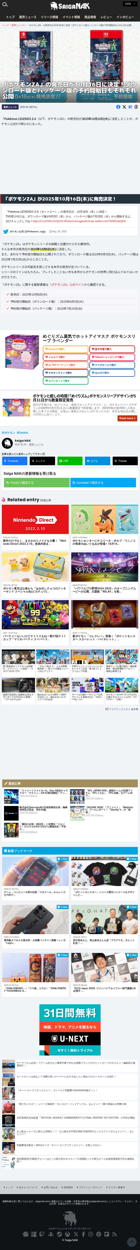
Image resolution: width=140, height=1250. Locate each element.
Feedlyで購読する (22, 482)
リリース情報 (49, 17)
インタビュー (125, 17)
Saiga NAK (70, 6)
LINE (65, 460)
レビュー (106, 17)
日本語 (128, 4)
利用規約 (68, 1187)
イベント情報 (71, 17)
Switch (23, 432)
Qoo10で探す (102, 373)
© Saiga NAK (70, 1240)
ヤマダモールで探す (105, 365)
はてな (92, 461)
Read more (126, 418)
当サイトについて (28, 1187)
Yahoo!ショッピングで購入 (109, 357)
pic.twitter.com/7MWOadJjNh (108, 221)
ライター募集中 (116, 1187)
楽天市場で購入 (103, 349)
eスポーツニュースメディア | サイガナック (70, 1228)
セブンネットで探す (59, 380)
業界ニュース (27, 17)
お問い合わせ (51, 1187)
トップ (10, 17)
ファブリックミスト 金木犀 (123, 709)
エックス (40, 460)
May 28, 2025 (59, 231)
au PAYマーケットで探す (61, 365)
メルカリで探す (56, 357)
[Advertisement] (70, 162)
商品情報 (90, 17)
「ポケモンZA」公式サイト (66, 284)
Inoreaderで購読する (90, 482)
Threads (122, 460)
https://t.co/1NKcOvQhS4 (48, 221)
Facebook (13, 460)
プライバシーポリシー (91, 1187)
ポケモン (9, 432)
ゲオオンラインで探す (60, 373)
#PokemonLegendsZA (77, 221)
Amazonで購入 (56, 349)
